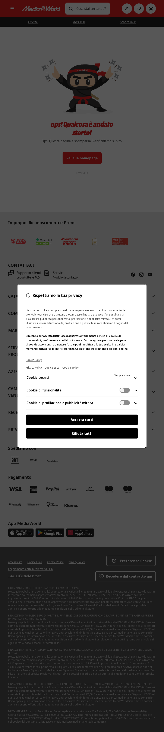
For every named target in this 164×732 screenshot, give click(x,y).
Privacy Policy (34, 367)
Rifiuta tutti (82, 433)
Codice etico (52, 367)
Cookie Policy (34, 360)
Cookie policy (70, 367)
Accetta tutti (82, 419)
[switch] (125, 390)
